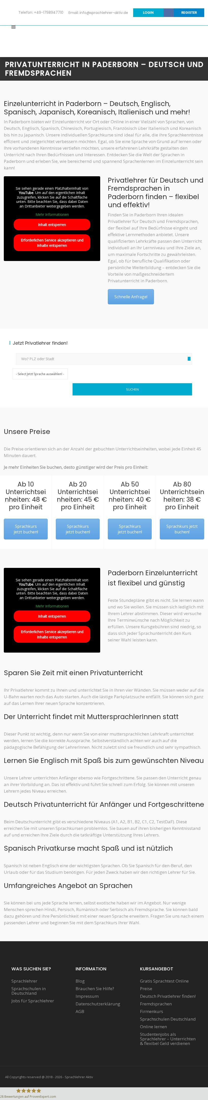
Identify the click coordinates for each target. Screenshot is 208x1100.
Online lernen (153, 1026)
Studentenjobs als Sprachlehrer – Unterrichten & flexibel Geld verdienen (168, 1039)
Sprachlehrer (24, 981)
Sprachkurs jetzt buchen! (26, 529)
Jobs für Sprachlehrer (32, 1001)
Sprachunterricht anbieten (170, 33)
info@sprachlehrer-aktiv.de (104, 12)
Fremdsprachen (156, 1004)
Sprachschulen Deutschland (168, 1019)
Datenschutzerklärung (98, 1004)
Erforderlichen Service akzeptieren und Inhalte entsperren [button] (52, 243)
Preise (146, 988)
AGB (80, 1011)
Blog (80, 981)
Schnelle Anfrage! (130, 297)
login (148, 12)
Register (189, 12)
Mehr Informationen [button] (52, 214)
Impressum (87, 996)
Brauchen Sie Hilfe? (95, 988)
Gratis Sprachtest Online (164, 981)
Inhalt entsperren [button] (52, 224)
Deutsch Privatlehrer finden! (168, 996)
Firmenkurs (151, 1011)
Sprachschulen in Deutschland (28, 991)
